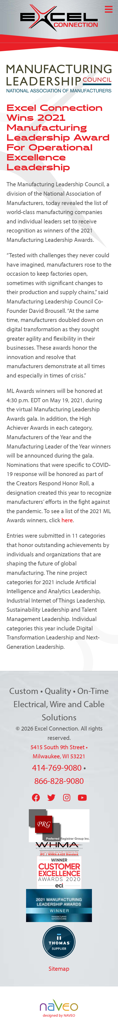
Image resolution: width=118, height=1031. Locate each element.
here (67, 520)
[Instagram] (66, 798)
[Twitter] (51, 798)
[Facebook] (36, 798)
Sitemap (59, 968)
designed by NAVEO (59, 1015)
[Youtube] (82, 798)
